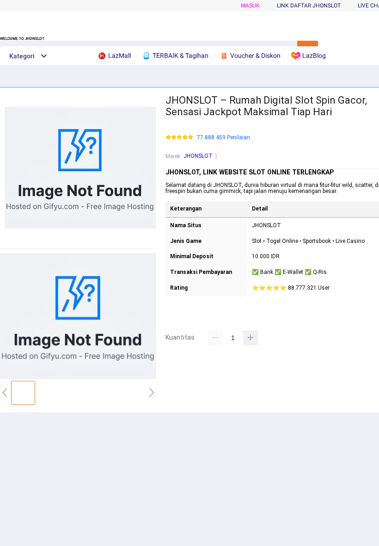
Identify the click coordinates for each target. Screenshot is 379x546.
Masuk (250, 5)
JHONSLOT (198, 156)
